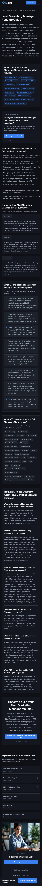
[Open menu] (38, 2)
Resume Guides (12, 10)
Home (3, 10)
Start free (31, 3)
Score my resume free (13, 136)
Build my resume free (21, 870)
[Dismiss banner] (39, 881)
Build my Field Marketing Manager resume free (21, 736)
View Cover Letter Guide (21, 875)
